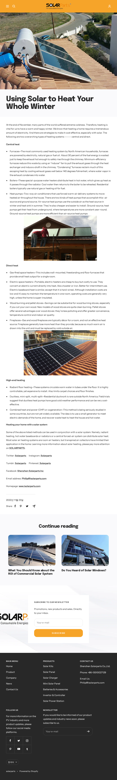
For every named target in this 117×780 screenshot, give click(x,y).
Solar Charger (50, 677)
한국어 (11, 762)
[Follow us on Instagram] (27, 740)
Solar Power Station (53, 700)
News (9, 683)
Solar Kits (48, 666)
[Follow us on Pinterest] (10, 749)
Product (10, 672)
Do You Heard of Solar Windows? (84, 570)
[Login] (109, 6)
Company (11, 677)
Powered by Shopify (29, 771)
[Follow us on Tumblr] (27, 749)
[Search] (13, 6)
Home (9, 666)
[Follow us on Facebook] (10, 740)
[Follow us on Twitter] (18, 740)
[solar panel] (60, 217)
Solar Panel (49, 672)
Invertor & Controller (54, 695)
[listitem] (15, 506)
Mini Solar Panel (51, 683)
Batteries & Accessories (55, 689)
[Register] (88, 731)
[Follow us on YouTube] (18, 749)
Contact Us (12, 689)
